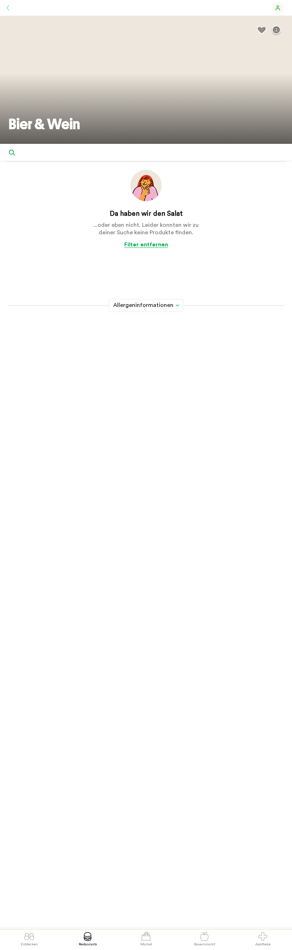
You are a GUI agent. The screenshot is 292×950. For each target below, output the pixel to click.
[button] (277, 8)
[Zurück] (8, 8)
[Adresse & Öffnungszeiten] (276, 30)
